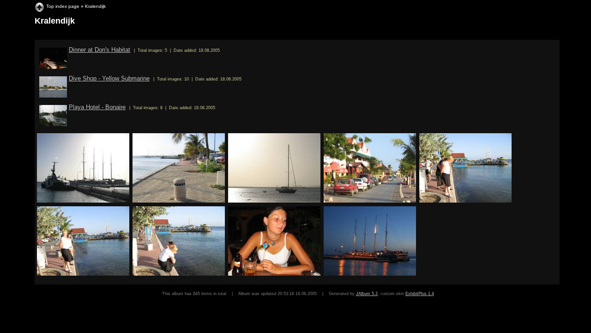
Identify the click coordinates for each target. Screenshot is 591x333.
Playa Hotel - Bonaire (97, 107)
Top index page (62, 6)
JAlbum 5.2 (367, 293)
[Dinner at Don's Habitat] (53, 66)
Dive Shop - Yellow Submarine (109, 78)
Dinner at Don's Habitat (99, 49)
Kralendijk (95, 6)
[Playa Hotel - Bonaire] (53, 124)
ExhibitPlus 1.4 (419, 293)
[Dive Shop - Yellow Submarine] (53, 95)
